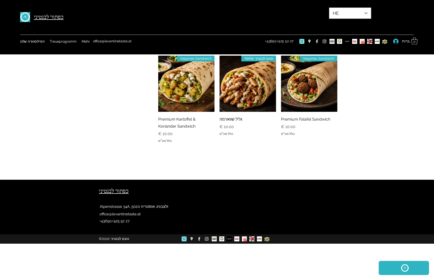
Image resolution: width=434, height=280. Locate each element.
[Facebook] (316, 41)
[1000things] (362, 41)
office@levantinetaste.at (112, 41)
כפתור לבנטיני (49, 17)
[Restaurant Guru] (369, 41)
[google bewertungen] (339, 41)
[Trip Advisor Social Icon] (332, 41)
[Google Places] (309, 41)
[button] (414, 41)
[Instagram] (324, 41)
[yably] (377, 41)
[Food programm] (384, 41)
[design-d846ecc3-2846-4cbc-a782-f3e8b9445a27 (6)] (301, 41)
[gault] (354, 41)
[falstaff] (347, 41)
